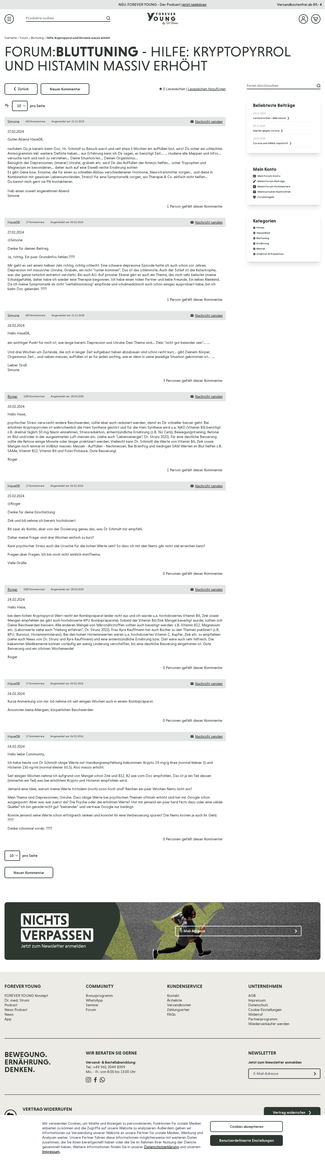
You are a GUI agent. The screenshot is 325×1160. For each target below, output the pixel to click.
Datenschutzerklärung (161, 1147)
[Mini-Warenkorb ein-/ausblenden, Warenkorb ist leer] (315, 19)
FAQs (171, 1014)
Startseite (11, 38)
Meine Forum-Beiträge (271, 181)
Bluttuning (37, 38)
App (8, 1019)
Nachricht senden (209, 121)
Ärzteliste (174, 1000)
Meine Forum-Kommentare (273, 186)
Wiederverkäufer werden (268, 1024)
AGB (252, 995)
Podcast (11, 1005)
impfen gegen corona (266, 130)
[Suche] (108, 18)
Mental (260, 248)
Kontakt (173, 995)
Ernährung (262, 243)
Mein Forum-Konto (268, 176)
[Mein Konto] (303, 19)
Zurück (21, 89)
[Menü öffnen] (9, 19)
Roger (12, 396)
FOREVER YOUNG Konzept (26, 995)
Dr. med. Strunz (17, 1000)
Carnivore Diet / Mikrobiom (269, 118)
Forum (24, 38)
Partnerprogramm (262, 1019)
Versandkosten (179, 1005)
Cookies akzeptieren (246, 1126)
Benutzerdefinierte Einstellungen (246, 1140)
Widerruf (255, 1014)
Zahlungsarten (178, 1009)
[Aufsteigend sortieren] (7, 106)
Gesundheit (263, 232)
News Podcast (16, 1009)
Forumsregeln (265, 197)
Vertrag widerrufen (292, 1112)
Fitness (260, 227)
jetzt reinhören (194, 4)
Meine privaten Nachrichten (274, 191)
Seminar (92, 1005)
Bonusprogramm (99, 995)
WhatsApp (94, 1000)
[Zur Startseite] (162, 19)
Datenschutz (258, 1005)
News (9, 1014)
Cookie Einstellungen (265, 1009)
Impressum (51, 1151)
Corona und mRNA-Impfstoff (271, 143)
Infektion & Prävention (270, 253)
